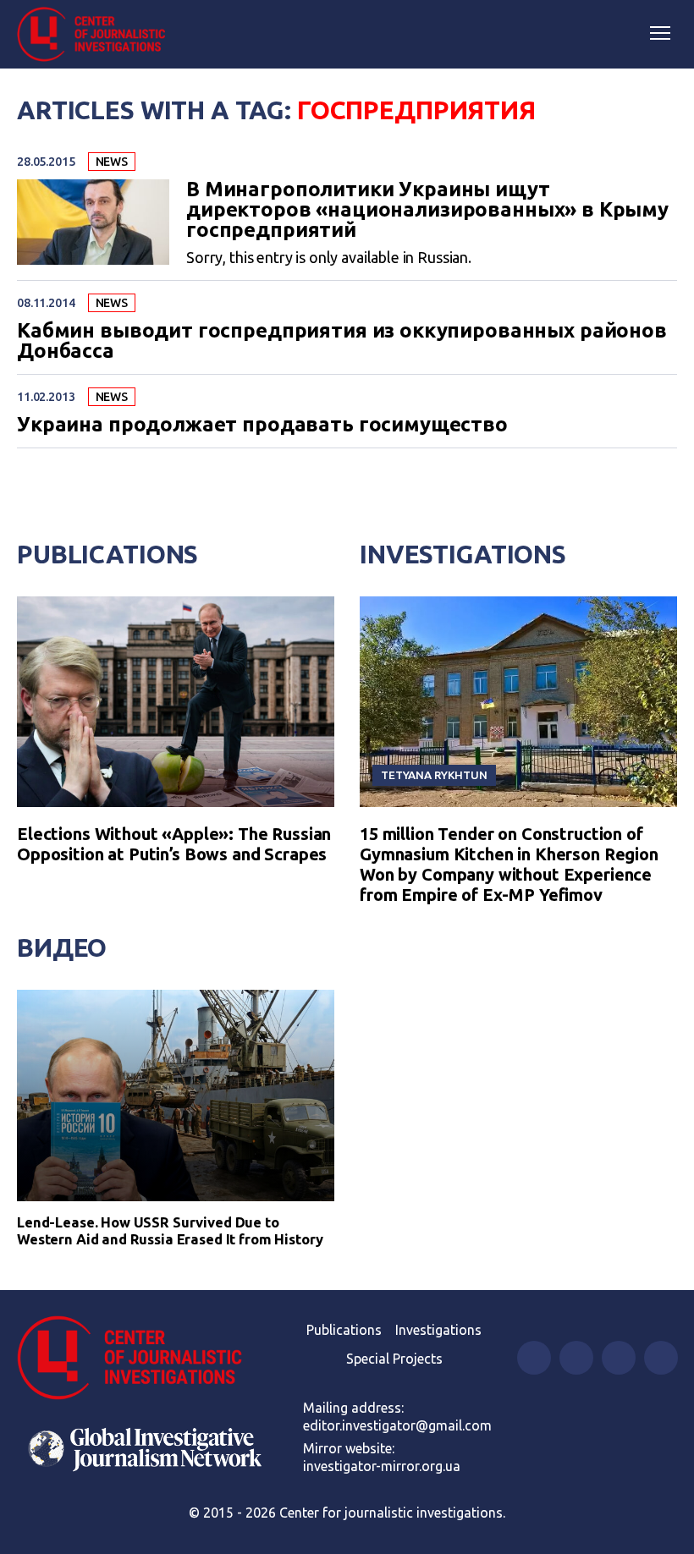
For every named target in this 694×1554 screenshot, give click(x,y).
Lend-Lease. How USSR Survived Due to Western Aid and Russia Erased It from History (170, 1230)
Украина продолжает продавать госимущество (262, 425)
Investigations (463, 554)
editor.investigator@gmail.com (397, 1425)
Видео (62, 947)
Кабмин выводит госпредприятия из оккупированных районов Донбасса (342, 341)
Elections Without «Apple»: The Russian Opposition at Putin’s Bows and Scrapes (174, 844)
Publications (107, 554)
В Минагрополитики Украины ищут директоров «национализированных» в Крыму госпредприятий (427, 209)
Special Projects (394, 1358)
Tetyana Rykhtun (434, 775)
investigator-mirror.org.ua (381, 1466)
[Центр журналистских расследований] (97, 35)
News (112, 161)
